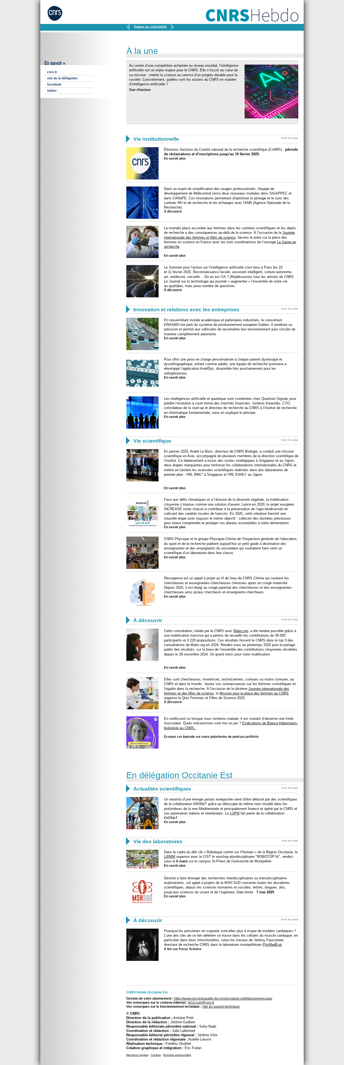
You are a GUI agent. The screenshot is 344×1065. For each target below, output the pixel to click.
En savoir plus (175, 158)
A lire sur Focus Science (182, 949)
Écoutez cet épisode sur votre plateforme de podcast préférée (211, 736)
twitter (52, 91)
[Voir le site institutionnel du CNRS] (60, 15)
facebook (54, 84)
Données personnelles (177, 1054)
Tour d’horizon (139, 89)
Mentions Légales (137, 1054)
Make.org (241, 631)
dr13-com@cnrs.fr (201, 1002)
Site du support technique (221, 1006)
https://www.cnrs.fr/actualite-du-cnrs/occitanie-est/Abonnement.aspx (223, 998)
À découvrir (173, 211)
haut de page (289, 137)
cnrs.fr (52, 72)
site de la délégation (62, 78)
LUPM (234, 813)
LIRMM (169, 857)
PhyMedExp (272, 945)
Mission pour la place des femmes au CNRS (254, 693)
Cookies (156, 1054)
